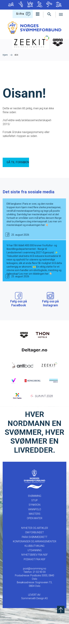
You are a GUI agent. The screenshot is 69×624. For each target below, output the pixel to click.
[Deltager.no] (34, 349)
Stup (20, 5)
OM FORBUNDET (34, 532)
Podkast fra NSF (34, 559)
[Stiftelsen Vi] (13, 380)
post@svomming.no (34, 568)
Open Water (58, 5)
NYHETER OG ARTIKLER (34, 528)
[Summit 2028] (42, 395)
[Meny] (61, 14)
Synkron (29, 5)
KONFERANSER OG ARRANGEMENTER (34, 541)
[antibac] (22, 365)
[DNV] (53, 380)
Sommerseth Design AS (34, 598)
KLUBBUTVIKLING (34, 545)
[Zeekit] (49, 365)
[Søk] (49, 14)
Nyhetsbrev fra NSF (34, 554)
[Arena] (24, 334)
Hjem (5, 55)
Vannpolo (39, 5)
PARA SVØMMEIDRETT (34, 537)
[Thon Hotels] (42, 334)
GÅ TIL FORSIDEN (18, 162)
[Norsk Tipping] (17, 395)
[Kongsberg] (32, 380)
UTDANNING (35, 550)
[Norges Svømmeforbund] (34, 27)
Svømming (10, 5)
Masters (48, 5)
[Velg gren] (38, 14)
